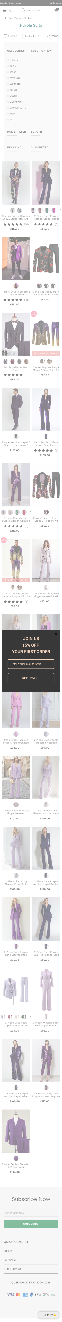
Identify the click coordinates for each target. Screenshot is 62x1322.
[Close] (56, 634)
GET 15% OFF (31, 678)
